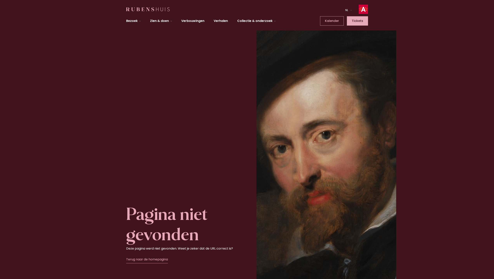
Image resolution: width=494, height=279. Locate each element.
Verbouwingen (192, 21)
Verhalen (221, 21)
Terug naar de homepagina (147, 259)
